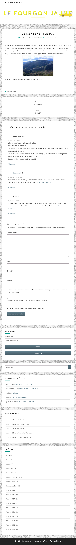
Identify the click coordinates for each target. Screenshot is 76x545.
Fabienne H (17, 173)
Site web (10, 280)
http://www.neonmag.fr (45, 182)
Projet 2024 (10, 473)
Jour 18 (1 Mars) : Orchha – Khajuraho (18, 437)
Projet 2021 (10, 468)
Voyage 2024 (10, 525)
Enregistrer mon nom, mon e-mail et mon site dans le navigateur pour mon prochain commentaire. (38, 291)
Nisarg (58, 541)
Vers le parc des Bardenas (25, 402)
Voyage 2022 (10, 516)
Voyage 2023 (10, 521)
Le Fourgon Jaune (13, 2)
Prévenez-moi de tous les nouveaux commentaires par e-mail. (28, 301)
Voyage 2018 (10, 503)
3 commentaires (51, 38)
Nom (9, 262)
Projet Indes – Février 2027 (23, 384)
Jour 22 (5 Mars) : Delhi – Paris (16, 420)
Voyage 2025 (10, 529)
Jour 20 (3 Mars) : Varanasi (15, 429)
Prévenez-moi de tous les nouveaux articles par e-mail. (25, 308)
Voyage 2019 (10, 508)
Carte (8, 460)
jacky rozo (37, 38)
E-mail (10, 271)
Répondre (11, 164)
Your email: (9, 337)
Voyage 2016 (10, 495)
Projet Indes (10, 482)
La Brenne (15, 393)
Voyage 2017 (10, 499)
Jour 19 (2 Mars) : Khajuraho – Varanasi (19, 433)
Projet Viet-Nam (12, 486)
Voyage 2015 (11, 91)
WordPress (44, 541)
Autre (8, 455)
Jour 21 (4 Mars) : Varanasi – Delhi (17, 424)
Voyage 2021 (10, 512)
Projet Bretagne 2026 (13, 477)
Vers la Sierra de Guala (19, 397)
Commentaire (12, 233)
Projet (8, 464)
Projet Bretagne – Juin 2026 (28, 389)
